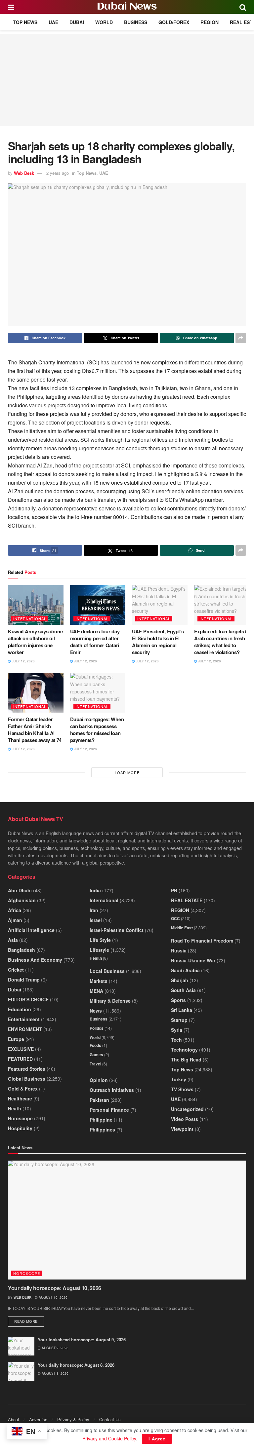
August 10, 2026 (52, 1297)
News (96, 1010)
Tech (176, 1039)
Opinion (99, 1080)
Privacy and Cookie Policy (109, 1438)
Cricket (16, 969)
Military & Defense (110, 1000)
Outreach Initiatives (112, 1090)
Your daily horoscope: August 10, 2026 (54, 1288)
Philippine (101, 1119)
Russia (179, 950)
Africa (14, 910)
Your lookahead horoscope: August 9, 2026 (82, 1339)
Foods (95, 1045)
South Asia (183, 990)
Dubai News (127, 7)
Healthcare (20, 1098)
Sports (178, 1000)
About (13, 1419)
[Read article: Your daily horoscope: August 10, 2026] (127, 1220)
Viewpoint (182, 1129)
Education (19, 1009)
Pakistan (99, 1099)
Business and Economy (35, 959)
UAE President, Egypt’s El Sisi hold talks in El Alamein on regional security (158, 642)
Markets (98, 981)
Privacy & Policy (73, 1419)
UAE (53, 22)
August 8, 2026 (54, 1373)
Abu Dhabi (20, 890)
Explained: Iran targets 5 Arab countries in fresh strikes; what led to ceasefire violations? (221, 642)
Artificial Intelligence (31, 930)
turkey (178, 1079)
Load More (127, 772)
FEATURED (20, 1059)
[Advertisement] (127, 80)
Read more (29, 1321)
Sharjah (179, 980)
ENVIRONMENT (25, 1029)
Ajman (15, 920)
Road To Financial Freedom (202, 940)
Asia (13, 940)
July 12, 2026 (23, 661)
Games (96, 1054)
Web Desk (24, 173)
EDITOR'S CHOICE (28, 999)
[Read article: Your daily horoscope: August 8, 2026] (21, 1371)
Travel (95, 1064)
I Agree (156, 1438)
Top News (25, 22)
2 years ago (57, 173)
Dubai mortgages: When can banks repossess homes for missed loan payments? (97, 730)
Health (96, 958)
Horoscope (20, 1118)
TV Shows (182, 1089)
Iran (94, 910)
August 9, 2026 (54, 1348)
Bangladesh (21, 949)
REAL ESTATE (186, 900)
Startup (179, 1020)
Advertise (38, 1419)
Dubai (76, 22)
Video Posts (184, 1119)
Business (135, 22)
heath (14, 1108)
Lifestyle (99, 949)
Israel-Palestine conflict (117, 930)
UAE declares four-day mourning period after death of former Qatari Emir (95, 642)
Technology (184, 1049)
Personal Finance (109, 1109)
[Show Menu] (11, 7)
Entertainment (24, 1019)
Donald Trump (24, 979)
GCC (175, 918)
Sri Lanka (181, 1010)
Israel (96, 920)
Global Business (26, 1078)
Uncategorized (187, 1109)
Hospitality (20, 1128)
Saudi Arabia (185, 970)
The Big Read (186, 1059)
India (95, 890)
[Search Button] (242, 7)
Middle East (182, 928)
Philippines (102, 1129)
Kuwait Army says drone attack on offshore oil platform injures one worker (35, 642)
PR (174, 890)
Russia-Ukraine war (193, 960)
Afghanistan (22, 900)
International (29, 618)
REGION (209, 22)
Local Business (107, 971)
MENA (96, 990)
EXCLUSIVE (21, 1049)
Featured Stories (26, 1068)
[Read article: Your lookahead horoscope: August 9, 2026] (21, 1346)
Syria (176, 1029)
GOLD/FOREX (173, 22)
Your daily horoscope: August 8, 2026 (76, 1365)
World (104, 22)
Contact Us (110, 1419)
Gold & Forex (23, 1088)
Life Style (100, 940)
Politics (97, 1028)
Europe (16, 1039)
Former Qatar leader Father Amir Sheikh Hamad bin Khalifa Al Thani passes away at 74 (35, 730)
